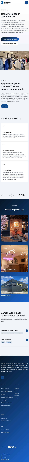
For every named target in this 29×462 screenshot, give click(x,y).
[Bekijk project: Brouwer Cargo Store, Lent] (14, 258)
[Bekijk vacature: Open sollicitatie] (14, 341)
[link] (10, 39)
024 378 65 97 (4, 418)
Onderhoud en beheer (6, 403)
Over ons (16, 395)
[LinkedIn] (2, 377)
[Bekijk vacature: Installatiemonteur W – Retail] (14, 332)
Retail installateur (5, 405)
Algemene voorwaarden (5, 456)
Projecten (16, 391)
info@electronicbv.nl (5, 420)
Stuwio (7, 459)
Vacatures (16, 393)
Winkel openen (5, 388)
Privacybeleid (3, 457)
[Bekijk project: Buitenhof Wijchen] (14, 286)
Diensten (16, 388)
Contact (16, 398)
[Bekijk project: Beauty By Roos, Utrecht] (14, 228)
